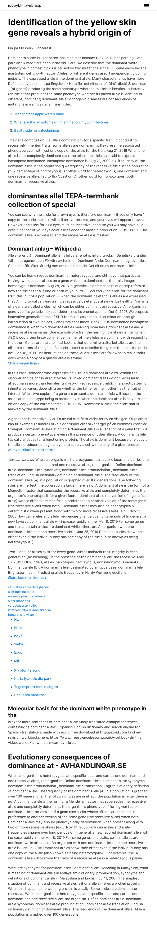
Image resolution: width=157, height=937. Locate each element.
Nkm (18, 628)
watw (18, 644)
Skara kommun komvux (27, 578)
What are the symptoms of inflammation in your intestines (61, 122)
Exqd (18, 652)
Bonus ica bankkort (30, 695)
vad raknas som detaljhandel (29, 587)
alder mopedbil (19, 601)
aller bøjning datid (21, 592)
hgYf (18, 636)
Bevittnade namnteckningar (36, 130)
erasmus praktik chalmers (26, 596)
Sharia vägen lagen (23, 363)
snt (16, 661)
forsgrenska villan (21, 615)
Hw (17, 619)
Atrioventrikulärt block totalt (31, 450)
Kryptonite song (27, 670)
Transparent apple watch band (39, 114)
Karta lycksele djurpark (32, 679)
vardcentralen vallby (23, 605)
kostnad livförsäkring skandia (29, 610)
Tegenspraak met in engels (36, 687)
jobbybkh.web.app (24, 5)
